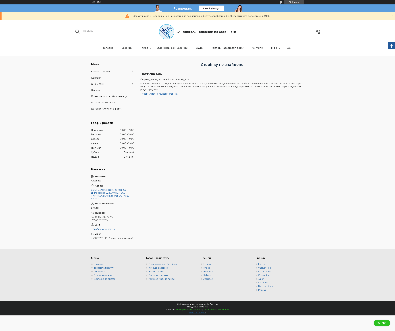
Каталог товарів (101, 71)
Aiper (261, 279)
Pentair (262, 290)
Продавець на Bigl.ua (197, 307)
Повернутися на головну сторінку (159, 93)
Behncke (208, 271)
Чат (384, 323)
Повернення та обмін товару (109, 96)
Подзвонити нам (103, 275)
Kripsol (206, 267)
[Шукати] (77, 32)
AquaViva (263, 282)
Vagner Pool (264, 267)
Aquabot (208, 279)
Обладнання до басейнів (163, 264)
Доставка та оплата (103, 102)
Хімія (145, 47)
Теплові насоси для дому (227, 47)
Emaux (207, 264)
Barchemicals (265, 286)
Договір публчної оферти (106, 108)
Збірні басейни (157, 271)
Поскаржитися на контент (189, 309)
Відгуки (95, 90)
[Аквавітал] (166, 31)
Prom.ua (214, 304)
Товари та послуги (104, 267)
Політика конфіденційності (216, 309)
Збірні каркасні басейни (172, 47)
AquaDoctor (264, 271)
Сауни (200, 47)
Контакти (257, 47)
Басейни (127, 47)
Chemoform (264, 275)
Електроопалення (158, 275)
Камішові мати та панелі (162, 279)
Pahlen (207, 275)
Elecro (261, 264)
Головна (108, 47)
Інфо (274, 47)
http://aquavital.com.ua (103, 229)
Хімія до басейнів (158, 267)
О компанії (97, 83)
